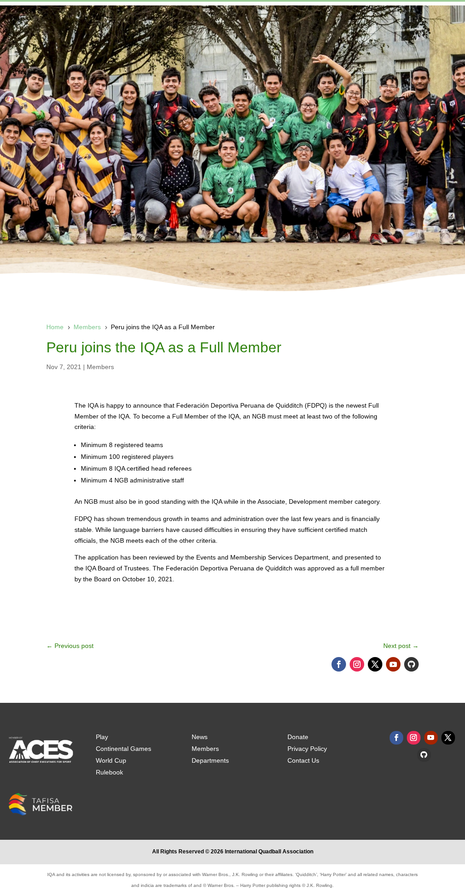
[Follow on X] (375, 664)
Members (100, 366)
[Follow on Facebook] (338, 664)
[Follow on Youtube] (393, 664)
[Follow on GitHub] (411, 664)
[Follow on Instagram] (357, 664)
